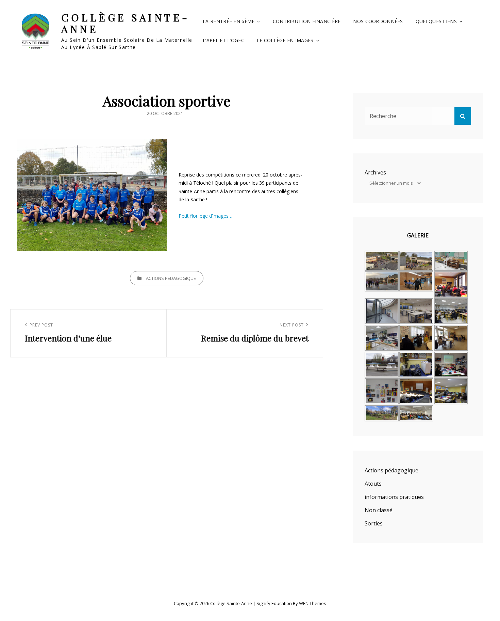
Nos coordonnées (378, 21)
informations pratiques (394, 497)
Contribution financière (307, 21)
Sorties (374, 523)
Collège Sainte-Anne (125, 23)
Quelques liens (436, 21)
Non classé (379, 510)
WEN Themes (312, 603)
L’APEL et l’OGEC (223, 40)
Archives (375, 172)
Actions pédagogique (171, 278)
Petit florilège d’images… (205, 216)
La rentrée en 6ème (228, 21)
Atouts (373, 483)
